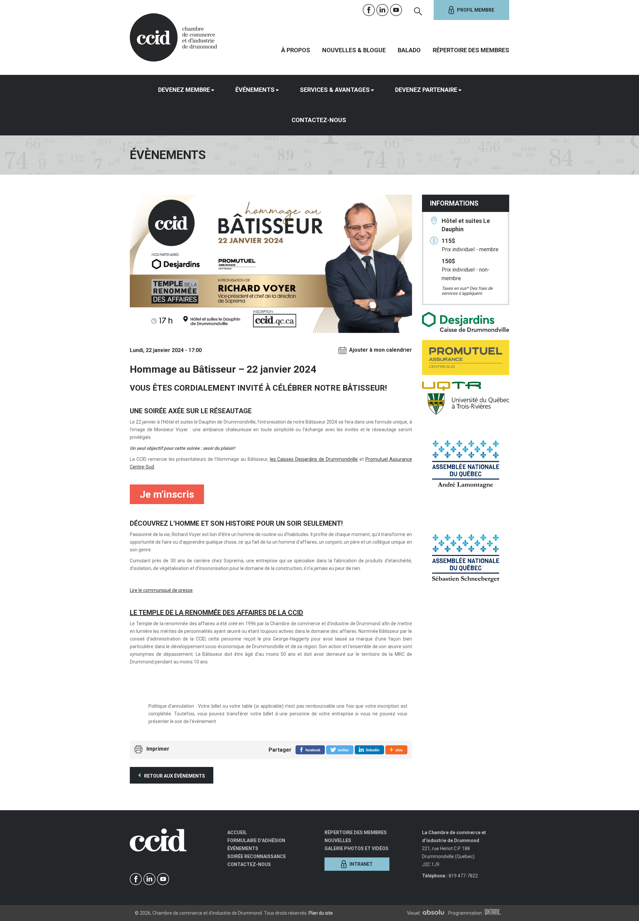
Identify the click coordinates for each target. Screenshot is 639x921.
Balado (409, 50)
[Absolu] (435, 913)
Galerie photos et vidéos (356, 848)
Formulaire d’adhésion (256, 840)
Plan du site (321, 913)
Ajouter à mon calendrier (380, 350)
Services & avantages (335, 89)
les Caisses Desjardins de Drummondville (314, 459)
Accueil (237, 832)
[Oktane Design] (494, 913)
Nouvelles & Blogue (354, 50)
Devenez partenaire (426, 89)
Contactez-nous (319, 119)
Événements (255, 89)
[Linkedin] (382, 10)
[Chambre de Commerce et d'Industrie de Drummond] (173, 36)
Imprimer (157, 749)
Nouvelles (337, 840)
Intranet (361, 864)
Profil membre (475, 10)
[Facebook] (369, 10)
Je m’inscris (167, 494)
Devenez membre (184, 89)
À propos (295, 50)
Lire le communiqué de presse (161, 590)
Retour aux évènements (174, 776)
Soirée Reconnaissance (256, 856)
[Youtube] (396, 10)
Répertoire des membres (471, 50)
